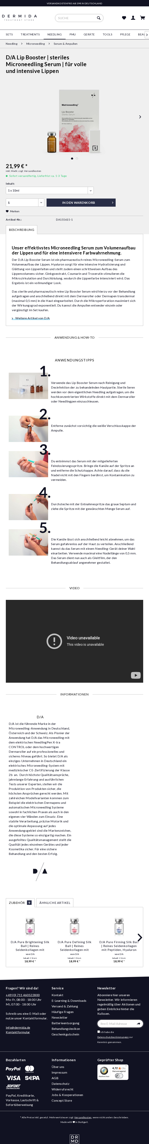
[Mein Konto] (133, 18)
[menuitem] (79, 18)
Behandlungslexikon (66, 1028)
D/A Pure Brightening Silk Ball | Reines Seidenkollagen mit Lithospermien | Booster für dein (30, 946)
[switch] (119, 1075)
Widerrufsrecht (63, 1089)
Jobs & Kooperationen (67, 1095)
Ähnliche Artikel (54, 902)
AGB (55, 1078)
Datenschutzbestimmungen (113, 1037)
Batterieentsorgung (66, 1023)
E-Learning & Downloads (69, 1000)
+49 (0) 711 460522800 (23, 995)
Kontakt (57, 995)
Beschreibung (21, 229)
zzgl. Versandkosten (29, 171)
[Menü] (126, 1066)
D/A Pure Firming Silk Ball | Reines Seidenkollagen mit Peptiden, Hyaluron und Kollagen (119, 946)
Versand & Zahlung (65, 1006)
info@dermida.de (18, 1027)
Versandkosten (83, 1117)
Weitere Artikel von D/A (32, 318)
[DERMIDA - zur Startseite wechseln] (19, 21)
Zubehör (19, 902)
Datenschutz (61, 1083)
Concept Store (62, 1100)
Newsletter (60, 1017)
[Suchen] (99, 18)
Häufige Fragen (63, 1012)
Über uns (58, 1067)
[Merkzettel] (124, 18)
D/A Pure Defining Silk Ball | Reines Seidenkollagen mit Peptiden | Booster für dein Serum (75, 946)
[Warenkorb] (143, 18)
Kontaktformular (18, 1032)
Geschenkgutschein (65, 1034)
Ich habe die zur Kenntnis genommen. (115, 1037)
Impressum (59, 1072)
